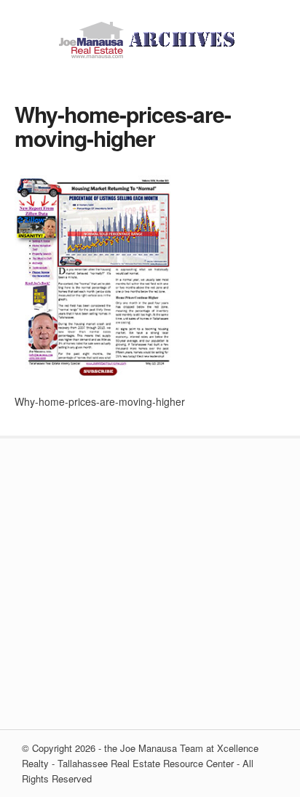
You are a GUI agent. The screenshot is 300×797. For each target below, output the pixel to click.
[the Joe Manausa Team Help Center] (150, 54)
